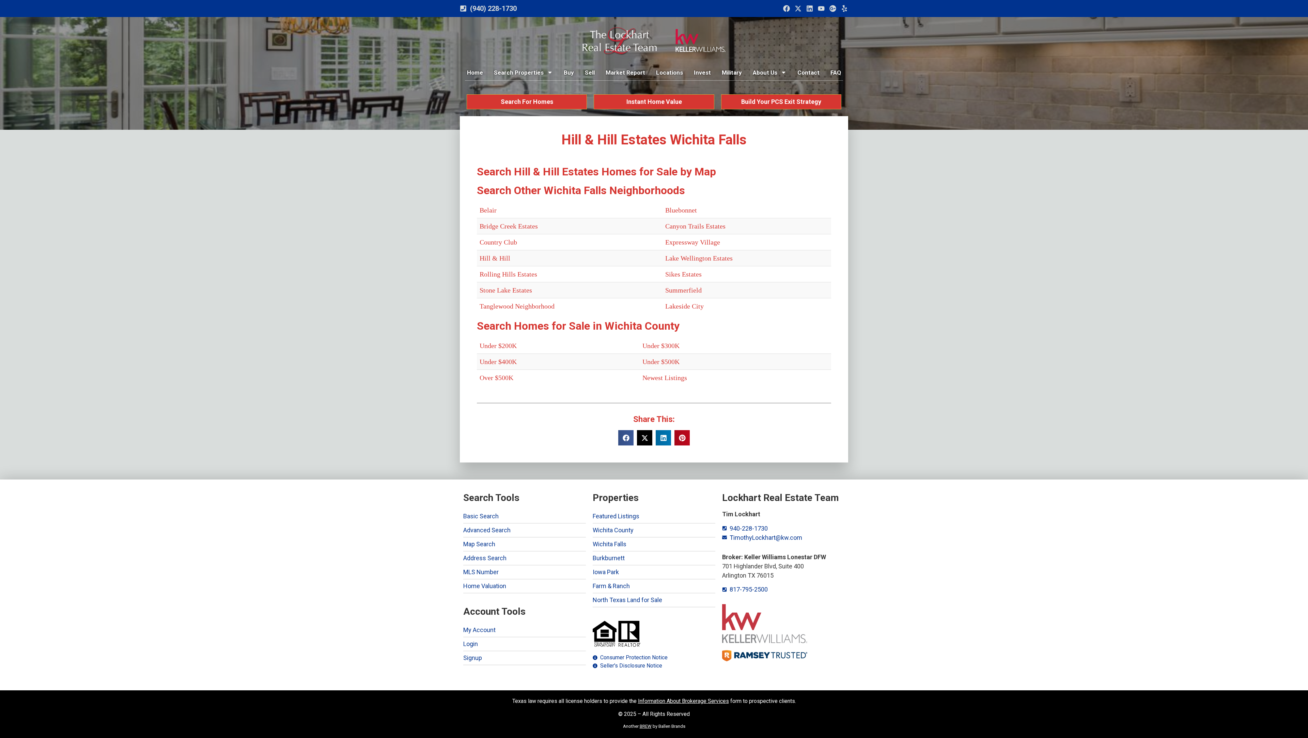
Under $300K (661, 345)
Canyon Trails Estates (695, 226)
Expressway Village (692, 242)
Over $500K (496, 377)
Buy (569, 72)
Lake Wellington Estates (699, 258)
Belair (488, 210)
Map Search (479, 544)
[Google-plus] (833, 8)
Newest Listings (664, 377)
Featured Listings (616, 516)
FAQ (835, 72)
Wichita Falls (609, 544)
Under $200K (498, 345)
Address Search (485, 558)
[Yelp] (844, 8)
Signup (472, 657)
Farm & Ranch (611, 586)
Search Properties (519, 72)
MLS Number (481, 572)
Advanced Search (487, 530)
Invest (702, 72)
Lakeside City (684, 306)
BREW (646, 726)
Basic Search (481, 516)
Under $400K (498, 361)
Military (732, 72)
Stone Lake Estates (506, 290)
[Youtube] (821, 8)
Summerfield (683, 290)
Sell (590, 72)
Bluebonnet (681, 210)
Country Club (498, 242)
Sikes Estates (683, 274)
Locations (669, 72)
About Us (765, 72)
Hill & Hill (495, 258)
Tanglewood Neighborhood (517, 306)
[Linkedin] (809, 8)
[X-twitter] (798, 8)
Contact (808, 72)
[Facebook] (786, 8)
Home (475, 72)
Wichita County (613, 530)
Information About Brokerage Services (683, 701)
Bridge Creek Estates (509, 226)
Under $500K (661, 361)
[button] (626, 437)
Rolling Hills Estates (508, 274)
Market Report (625, 72)
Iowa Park (606, 572)
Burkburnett (609, 558)
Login (470, 643)
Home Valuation (484, 586)
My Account (479, 629)
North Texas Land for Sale (627, 599)
